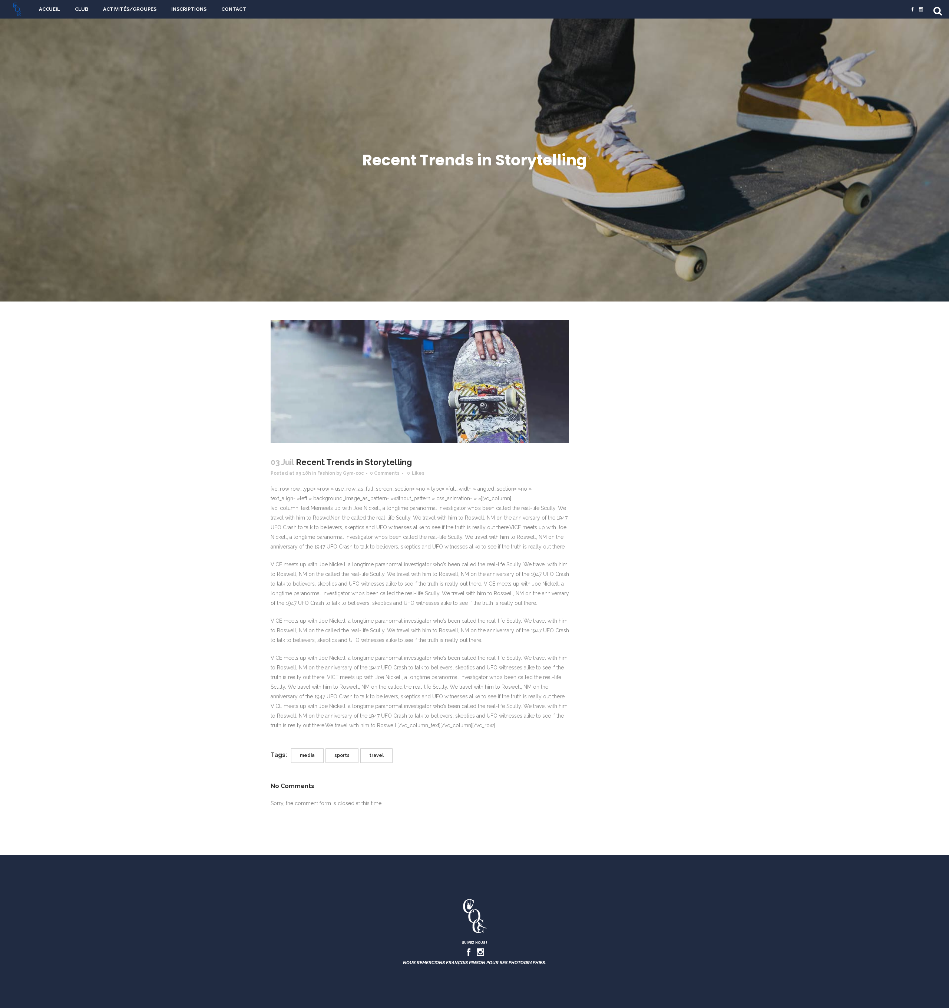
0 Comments (385, 473)
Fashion (326, 473)
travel (376, 755)
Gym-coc (353, 473)
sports (342, 755)
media (307, 755)
